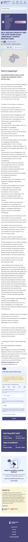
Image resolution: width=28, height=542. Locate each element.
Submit (14, 418)
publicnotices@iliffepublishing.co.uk (14, 478)
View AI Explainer (19, 22)
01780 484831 (14, 480)
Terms (14, 529)
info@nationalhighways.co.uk (10, 362)
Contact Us (14, 527)
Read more (5, 505)
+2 (5, 41)
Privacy (14, 532)
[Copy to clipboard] (11, 47)
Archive (17, 3)
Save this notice (18, 47)
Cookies (14, 534)
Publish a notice (16, 44)
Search (13, 3)
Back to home (6, 8)
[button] (4, 42)
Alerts (21, 3)
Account (25, 3)
